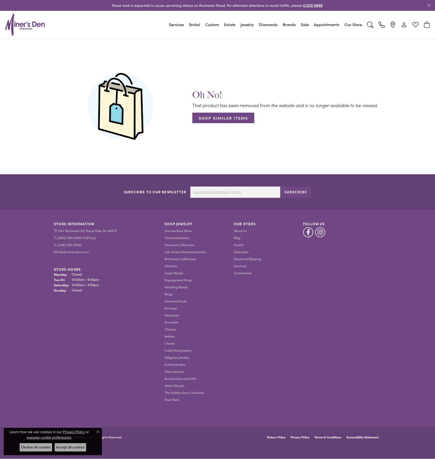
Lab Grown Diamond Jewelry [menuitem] (185, 252)
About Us (240, 230)
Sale (305, 24)
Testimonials (243, 273)
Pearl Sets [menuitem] (172, 399)
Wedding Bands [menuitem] (176, 287)
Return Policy (276, 437)
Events (238, 245)
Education (241, 252)
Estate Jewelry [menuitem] (175, 364)
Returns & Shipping (247, 259)
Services (176, 24)
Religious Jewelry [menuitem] (177, 357)
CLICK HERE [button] (313, 5)
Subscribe (295, 191)
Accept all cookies (70, 447)
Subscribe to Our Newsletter (155, 192)
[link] (381, 25)
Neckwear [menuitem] (172, 315)
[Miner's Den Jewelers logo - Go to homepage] (25, 24)
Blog (237, 238)
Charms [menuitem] (170, 329)
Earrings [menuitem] (171, 308)
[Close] (429, 5)
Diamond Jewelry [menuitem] (177, 238)
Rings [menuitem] (169, 294)
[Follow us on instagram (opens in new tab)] (320, 232)
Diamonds (268, 24)
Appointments (326, 24)
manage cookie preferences (49, 437)
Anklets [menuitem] (170, 336)
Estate (229, 24)
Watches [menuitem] (171, 266)
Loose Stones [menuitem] (174, 273)
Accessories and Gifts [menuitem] (180, 378)
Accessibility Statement (362, 437)
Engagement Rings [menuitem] (178, 280)
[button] (370, 25)
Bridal (194, 24)
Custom (212, 24)
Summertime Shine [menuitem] (178, 230)
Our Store (353, 24)
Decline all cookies (36, 447)
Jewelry (247, 24)
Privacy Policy (300, 437)
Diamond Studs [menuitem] (176, 301)
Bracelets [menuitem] (171, 322)
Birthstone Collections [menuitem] (180, 259)
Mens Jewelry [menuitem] (174, 371)
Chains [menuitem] (170, 343)
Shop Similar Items (223, 118)
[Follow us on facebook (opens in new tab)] (308, 232)
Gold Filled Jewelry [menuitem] (178, 350)
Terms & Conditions (327, 437)
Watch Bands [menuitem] (174, 385)
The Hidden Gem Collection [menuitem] (184, 392)
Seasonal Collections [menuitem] (180, 245)
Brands (289, 24)
